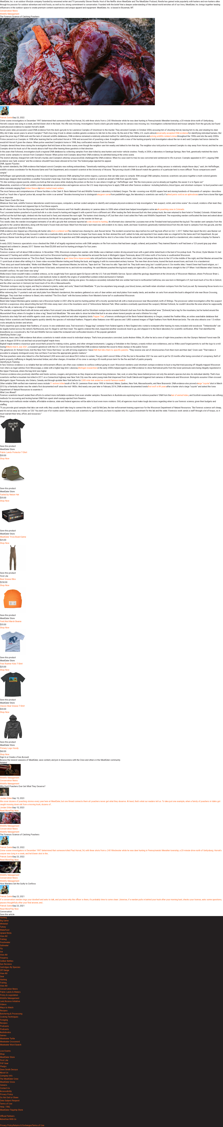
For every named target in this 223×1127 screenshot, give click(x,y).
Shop (2, 1054)
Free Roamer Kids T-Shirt (11, 663)
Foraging (4, 1020)
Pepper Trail (98, 316)
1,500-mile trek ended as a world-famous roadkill (103, 380)
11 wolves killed (57, 383)
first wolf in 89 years (157, 386)
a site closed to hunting (97, 222)
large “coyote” (203, 383)
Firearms (4, 958)
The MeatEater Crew (9, 1079)
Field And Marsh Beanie (10, 621)
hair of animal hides (180, 395)
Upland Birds (5, 933)
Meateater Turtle (7, 1038)
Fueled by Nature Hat (9, 494)
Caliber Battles (6, 961)
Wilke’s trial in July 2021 (16, 347)
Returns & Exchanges (22, 1125)
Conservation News (9, 11)
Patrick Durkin (6, 117)
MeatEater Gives (7, 1082)
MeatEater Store (7, 1057)
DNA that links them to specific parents (110, 350)
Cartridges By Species (10, 967)
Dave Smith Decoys (9, 1069)
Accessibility (6, 1091)
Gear (2, 976)
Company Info (6, 1076)
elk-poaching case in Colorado (170, 209)
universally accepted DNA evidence (172, 133)
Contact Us (5, 1088)
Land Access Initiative (10, 1001)
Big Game (4, 920)
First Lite (4, 1060)
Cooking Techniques (9, 1017)
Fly (1, 948)
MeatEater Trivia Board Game (13, 537)
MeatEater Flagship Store (11, 1110)
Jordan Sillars (6, 798)
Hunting (3, 917)
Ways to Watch (6, 1007)
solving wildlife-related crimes (163, 136)
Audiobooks (5, 1032)
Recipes (3, 1010)
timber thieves (31, 188)
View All (3, 936)
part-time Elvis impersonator (77, 258)
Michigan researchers (88, 368)
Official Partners (7, 1116)
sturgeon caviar (104, 194)
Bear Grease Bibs (8, 579)
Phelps (3, 1066)
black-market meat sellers (52, 188)
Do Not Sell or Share (9, 1097)
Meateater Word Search (10, 1044)
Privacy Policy (6, 1094)
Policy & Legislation (9, 995)
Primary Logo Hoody (9, 748)
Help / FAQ (5, 1107)
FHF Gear (4, 1063)
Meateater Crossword (10, 1041)
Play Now (14, 810)
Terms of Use (6, 1103)
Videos (3, 1004)
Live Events (5, 1051)
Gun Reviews (6, 964)
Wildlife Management (9, 14)
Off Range (4, 970)
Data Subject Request (9, 1100)
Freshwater (5, 942)
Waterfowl (4, 930)
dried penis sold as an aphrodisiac (182, 194)
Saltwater (4, 945)
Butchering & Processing (11, 1013)
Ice (1, 951)
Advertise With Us (8, 1119)
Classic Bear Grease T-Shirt (12, 706)
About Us (4, 1072)
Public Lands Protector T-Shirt (13, 452)
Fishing (3, 939)
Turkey (3, 927)
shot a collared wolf (60, 231)
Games (3, 1035)
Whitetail (4, 924)
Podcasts (4, 1026)
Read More (5, 810)
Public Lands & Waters (10, 992)
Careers (3, 1085)
